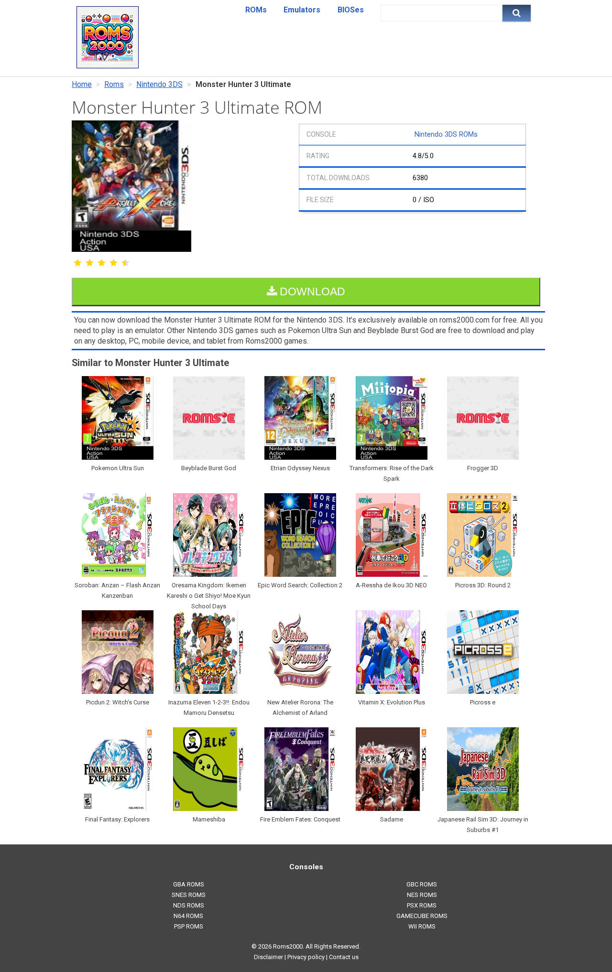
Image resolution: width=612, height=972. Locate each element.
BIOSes (351, 9)
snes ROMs (189, 894)
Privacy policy (306, 957)
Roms (114, 84)
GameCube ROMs (422, 915)
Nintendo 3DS (159, 84)
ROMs (256, 9)
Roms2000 (288, 946)
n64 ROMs (188, 915)
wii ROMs (422, 926)
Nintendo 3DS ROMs (446, 134)
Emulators (302, 9)
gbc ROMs (421, 884)
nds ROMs (188, 905)
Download (311, 291)
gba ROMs (188, 884)
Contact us (344, 957)
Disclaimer (268, 957)
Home (82, 84)
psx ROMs (422, 905)
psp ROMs (188, 926)
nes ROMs (422, 894)
